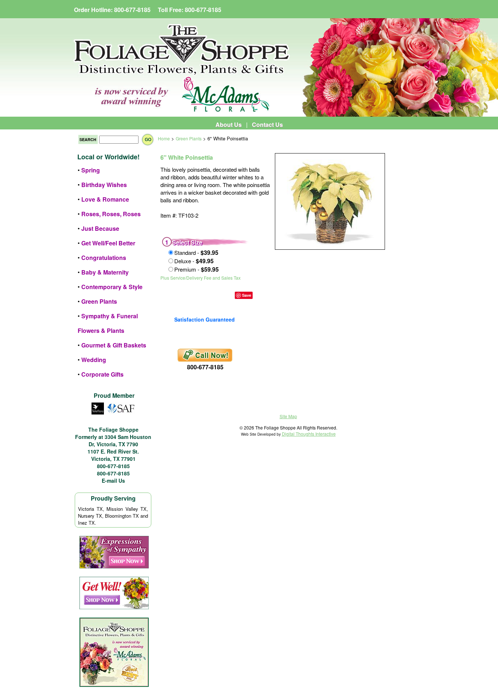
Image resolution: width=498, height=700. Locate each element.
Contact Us (267, 124)
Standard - (196, 252)
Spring (90, 170)
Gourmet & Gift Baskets (113, 345)
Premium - (196, 269)
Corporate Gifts (102, 374)
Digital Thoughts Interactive (309, 434)
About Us (228, 124)
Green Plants (99, 301)
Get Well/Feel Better (108, 243)
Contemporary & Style (112, 287)
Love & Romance (105, 199)
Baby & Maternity (105, 272)
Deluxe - (194, 261)
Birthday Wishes (104, 184)
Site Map (288, 416)
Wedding (93, 359)
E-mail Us (113, 480)
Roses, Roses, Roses (111, 214)
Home (164, 138)
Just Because (100, 228)
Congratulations (103, 257)
